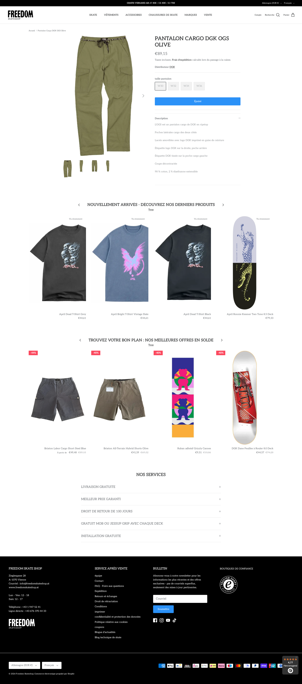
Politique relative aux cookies (111, 622)
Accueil (32, 30)
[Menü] (296, 658)
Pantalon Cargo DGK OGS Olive (52, 30)
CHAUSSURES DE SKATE (163, 14)
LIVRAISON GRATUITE (98, 487)
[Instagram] (162, 620)
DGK (172, 67)
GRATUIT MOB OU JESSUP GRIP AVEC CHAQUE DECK (122, 523)
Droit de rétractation (106, 601)
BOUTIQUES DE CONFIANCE (236, 568)
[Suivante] (143, 96)
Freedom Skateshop (25, 674)
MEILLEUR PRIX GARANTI (101, 499)
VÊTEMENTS (111, 14)
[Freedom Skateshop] (20, 15)
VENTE (208, 14)
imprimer (100, 611)
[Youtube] (168, 620)
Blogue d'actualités (105, 632)
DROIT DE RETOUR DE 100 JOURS (106, 511)
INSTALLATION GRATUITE (101, 536)
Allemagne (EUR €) (270, 3)
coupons (99, 627)
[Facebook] (155, 620)
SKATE (93, 14)
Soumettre (163, 609)
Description (161, 118)
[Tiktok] (174, 620)
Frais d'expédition (182, 59)
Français (288, 3)
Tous (151, 209)
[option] (104, 95)
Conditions (101, 606)
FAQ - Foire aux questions (109, 586)
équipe (98, 575)
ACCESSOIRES (133, 14)
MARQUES (191, 14)
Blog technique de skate (108, 637)
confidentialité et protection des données (118, 616)
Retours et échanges (106, 596)
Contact (99, 580)
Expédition (101, 591)
